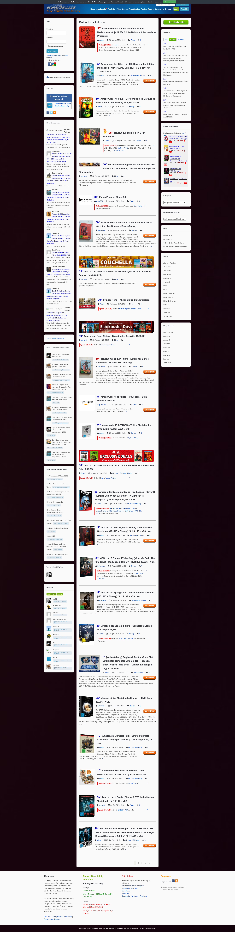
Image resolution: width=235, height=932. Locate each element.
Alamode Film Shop (169, 263)
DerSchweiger (57, 440)
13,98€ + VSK (138, 573)
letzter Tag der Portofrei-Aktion (130, 309)
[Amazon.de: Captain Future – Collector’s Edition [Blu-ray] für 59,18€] (86, 645)
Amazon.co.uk (168, 332)
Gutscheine (126, 891)
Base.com (166, 347)
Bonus (168, 9)
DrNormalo (101, 566)
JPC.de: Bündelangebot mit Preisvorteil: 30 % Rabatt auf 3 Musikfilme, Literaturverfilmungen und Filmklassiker (117, 168)
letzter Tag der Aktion (107, 345)
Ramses (56, 634)
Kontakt (60, 917)
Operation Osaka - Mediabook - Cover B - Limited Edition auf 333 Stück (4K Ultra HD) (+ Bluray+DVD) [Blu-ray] (119, 511)
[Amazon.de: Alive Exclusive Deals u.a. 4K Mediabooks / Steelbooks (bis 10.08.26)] (116, 462)
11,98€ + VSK (102, 578)
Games (125, 9)
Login (176, 9)
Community (159, 9)
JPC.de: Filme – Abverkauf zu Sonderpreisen (126, 299)
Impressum (68, 917)
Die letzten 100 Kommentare (56, 338)
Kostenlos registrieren (54, 55)
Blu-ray (131, 107)
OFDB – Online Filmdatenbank (173, 243)
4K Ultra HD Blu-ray (138, 76)
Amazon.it (166, 344)
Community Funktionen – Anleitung (134, 896)
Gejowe (55, 612)
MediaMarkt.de (168, 297)
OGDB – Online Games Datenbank (175, 247)
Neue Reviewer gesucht (55, 502)
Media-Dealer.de (169, 293)
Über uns (47, 917)
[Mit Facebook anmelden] (50, 66)
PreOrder (111, 9)
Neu (48, 594)
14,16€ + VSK (123, 810)
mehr (183, 133)
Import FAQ (126, 893)
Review (144, 9)
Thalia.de (166, 312)
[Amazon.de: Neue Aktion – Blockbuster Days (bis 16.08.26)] (116, 332)
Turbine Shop (167, 316)
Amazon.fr (166, 340)
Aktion (117, 45)
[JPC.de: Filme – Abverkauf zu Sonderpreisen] (87, 308)
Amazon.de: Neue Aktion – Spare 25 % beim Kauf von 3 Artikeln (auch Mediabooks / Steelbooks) (175, 93)
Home (92, 9)
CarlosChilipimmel (59, 619)
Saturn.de (166, 309)
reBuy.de (166, 305)
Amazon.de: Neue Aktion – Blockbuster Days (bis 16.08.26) (114, 336)
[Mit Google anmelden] (54, 66)
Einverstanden (170, 2)
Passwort (50, 37)
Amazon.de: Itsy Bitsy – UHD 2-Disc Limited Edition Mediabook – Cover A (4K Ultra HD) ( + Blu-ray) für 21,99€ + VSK (125, 67)
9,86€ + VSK (133, 438)
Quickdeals (101, 9)
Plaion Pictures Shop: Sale (113, 197)
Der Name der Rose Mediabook (57, 528)
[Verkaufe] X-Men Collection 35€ (57, 554)
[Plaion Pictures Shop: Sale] (85, 204)
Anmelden (184, 9)
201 (150, 863)
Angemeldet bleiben (56, 46)
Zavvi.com (166, 355)
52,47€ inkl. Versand (126, 638)
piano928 (84, 176)
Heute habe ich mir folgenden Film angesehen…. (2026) (61, 387)
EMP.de (165, 286)
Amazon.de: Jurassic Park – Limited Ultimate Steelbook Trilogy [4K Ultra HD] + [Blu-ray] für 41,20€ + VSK (125, 739)
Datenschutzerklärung (51, 919)
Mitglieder (50, 587)
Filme (119, 9)
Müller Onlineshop (169, 301)
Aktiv (53, 594)
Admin (101, 40)
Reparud (56, 650)
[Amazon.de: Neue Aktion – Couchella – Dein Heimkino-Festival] (87, 410)
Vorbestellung (138, 672)
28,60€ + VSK (133, 783)
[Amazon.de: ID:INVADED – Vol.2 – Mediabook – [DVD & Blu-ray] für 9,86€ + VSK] (87, 438)
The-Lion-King (57, 385)
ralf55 (55, 599)
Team (54, 917)
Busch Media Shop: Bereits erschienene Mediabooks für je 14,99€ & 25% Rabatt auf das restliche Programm (126, 32)
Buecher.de (167, 274)
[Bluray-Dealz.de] (61, 9)
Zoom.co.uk (167, 363)
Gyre (53, 354)
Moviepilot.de (167, 239)
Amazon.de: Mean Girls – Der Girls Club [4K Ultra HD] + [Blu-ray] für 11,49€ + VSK (174, 105)
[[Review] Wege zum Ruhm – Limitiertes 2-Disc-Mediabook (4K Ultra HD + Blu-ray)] (86, 378)
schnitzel (55, 364)
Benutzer (50, 29)
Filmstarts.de (167, 235)
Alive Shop (167, 267)
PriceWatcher (134, 9)
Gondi (107, 141)
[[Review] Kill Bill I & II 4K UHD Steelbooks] (89, 144)
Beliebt (60, 594)
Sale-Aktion (138, 206)
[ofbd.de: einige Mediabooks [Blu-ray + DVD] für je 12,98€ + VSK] (86, 717)
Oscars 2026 (51, 536)
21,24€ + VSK (119, 151)
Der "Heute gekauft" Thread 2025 (58, 476)
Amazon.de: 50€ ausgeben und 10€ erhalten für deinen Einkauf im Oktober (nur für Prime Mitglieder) (175, 58)
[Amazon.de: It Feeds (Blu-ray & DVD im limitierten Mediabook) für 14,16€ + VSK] (86, 816)
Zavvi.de (166, 359)
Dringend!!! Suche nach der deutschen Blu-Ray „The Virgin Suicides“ (57, 546)
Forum (150, 9)
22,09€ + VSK (123, 148)
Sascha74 (101, 230)
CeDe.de (166, 351)
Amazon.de (167, 271)
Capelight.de (167, 278)
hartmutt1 (56, 627)
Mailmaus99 (57, 606)
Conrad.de (166, 282)
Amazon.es (167, 336)
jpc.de (165, 290)
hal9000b (55, 397)
